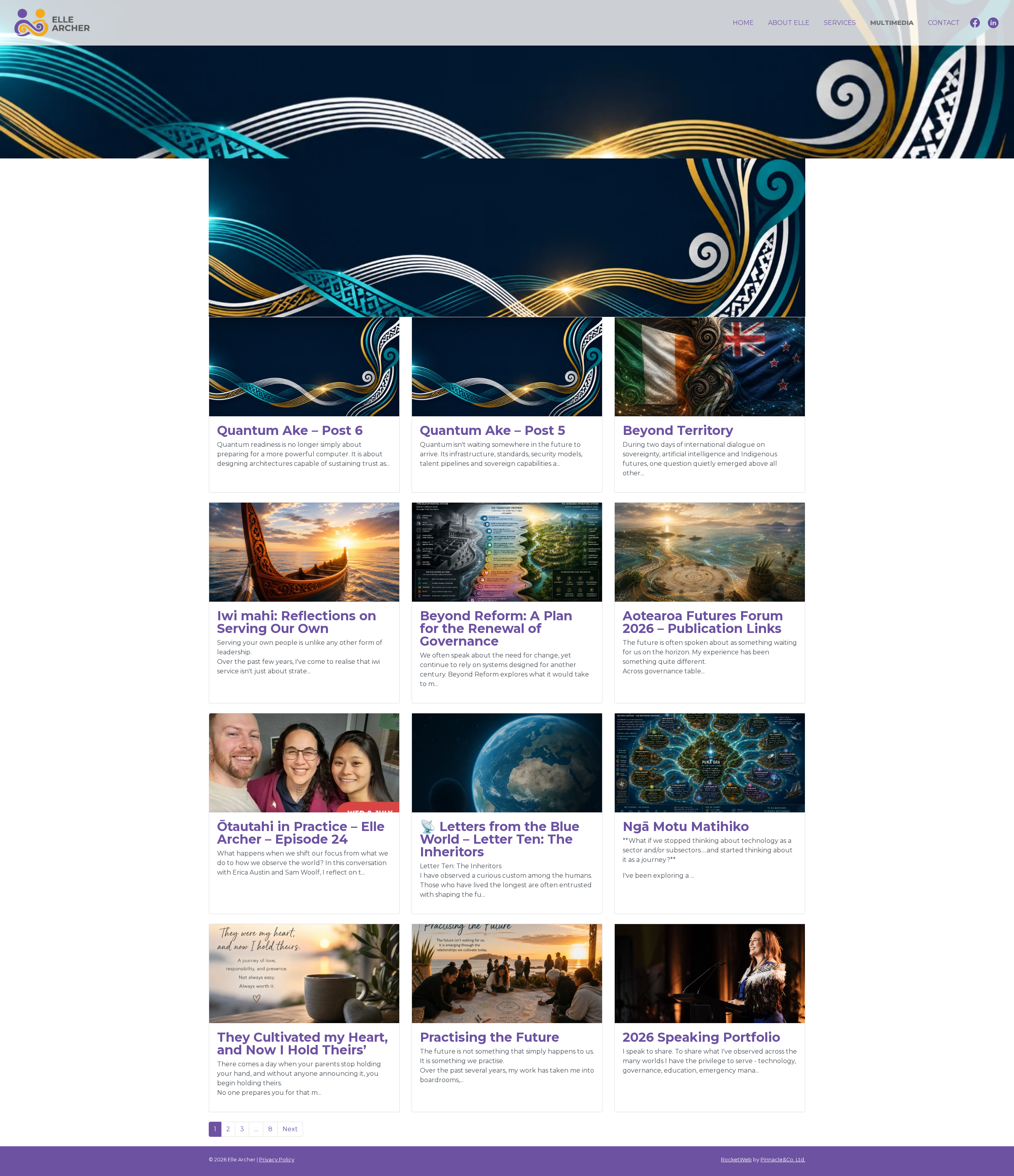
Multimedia (892, 23)
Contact (944, 23)
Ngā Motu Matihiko (686, 826)
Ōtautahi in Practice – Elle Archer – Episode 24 (301, 833)
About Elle (789, 23)
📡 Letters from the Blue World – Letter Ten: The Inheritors (499, 839)
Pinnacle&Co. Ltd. (782, 1160)
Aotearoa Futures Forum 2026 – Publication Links (703, 622)
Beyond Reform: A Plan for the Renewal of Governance (496, 628)
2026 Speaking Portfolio (701, 1037)
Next (290, 1129)
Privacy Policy (276, 1160)
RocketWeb (736, 1160)
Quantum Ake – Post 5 (492, 430)
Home (743, 23)
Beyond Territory (678, 430)
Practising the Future (489, 1037)
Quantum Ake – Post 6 (290, 430)
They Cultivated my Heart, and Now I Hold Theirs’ (302, 1043)
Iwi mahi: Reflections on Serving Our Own (296, 622)
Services (840, 23)
